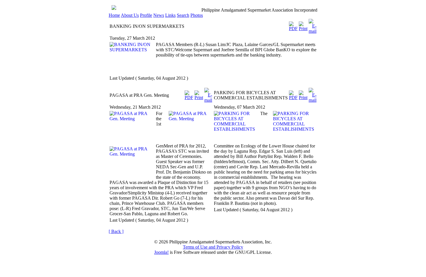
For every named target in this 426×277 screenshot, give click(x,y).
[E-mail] (312, 24)
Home (114, 15)
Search (183, 15)
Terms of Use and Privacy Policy (213, 247)
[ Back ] (116, 231)
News (158, 15)
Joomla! (161, 252)
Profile (146, 15)
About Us (130, 15)
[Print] (303, 24)
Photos (196, 15)
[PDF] (293, 24)
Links (170, 15)
